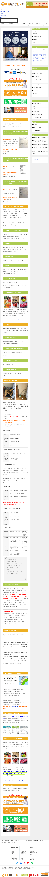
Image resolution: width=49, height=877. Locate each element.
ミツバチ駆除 (37, 84)
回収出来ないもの (38, 117)
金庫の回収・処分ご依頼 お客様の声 (40, 137)
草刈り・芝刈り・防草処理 (38, 73)
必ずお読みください (4, 11)
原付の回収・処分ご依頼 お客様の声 (40, 144)
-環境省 (31, 855)
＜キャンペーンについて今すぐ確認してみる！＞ (15, 319)
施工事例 (23, 24)
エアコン (40, 54)
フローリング (35, 54)
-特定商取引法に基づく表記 (33, 852)
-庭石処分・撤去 (23, 852)
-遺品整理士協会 (32, 859)
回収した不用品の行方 (37, 114)
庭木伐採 (35, 93)
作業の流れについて (37, 108)
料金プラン (38, 24)
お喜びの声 (2, 13)
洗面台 (38, 57)
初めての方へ (3, 24)
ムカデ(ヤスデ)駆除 (37, 87)
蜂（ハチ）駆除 (36, 76)
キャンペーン (3, 17)
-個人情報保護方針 (32, 851)
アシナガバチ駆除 (38, 79)
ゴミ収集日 (35, 124)
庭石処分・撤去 (36, 70)
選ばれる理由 (3, 15)
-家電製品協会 (32, 858)
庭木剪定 (35, 95)
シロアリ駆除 (35, 90)
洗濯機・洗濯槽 (36, 60)
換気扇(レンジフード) (40, 55)
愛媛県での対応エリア (37, 103)
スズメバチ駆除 (37, 82)
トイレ (41, 57)
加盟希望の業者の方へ (37, 159)
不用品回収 (35, 33)
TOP (21, 840)
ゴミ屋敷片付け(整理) (37, 36)
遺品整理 (35, 39)
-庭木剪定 (22, 858)
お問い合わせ (45, 24)
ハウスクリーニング (38, 49)
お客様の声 (17, 24)
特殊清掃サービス (36, 42)
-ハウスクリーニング (23, 853)
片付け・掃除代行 (36, 31)
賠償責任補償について (14, 858)
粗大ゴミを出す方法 (37, 127)
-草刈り (22, 859)
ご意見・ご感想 (30, 24)
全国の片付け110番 (15, 706)
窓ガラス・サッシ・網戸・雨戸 (40, 58)
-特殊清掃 (22, 854)
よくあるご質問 (36, 111)
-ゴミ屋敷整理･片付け (24, 851)
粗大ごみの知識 (37, 130)
